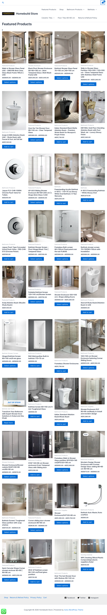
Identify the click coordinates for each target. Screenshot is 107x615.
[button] (3, 2)
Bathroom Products (74, 9)
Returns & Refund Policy (87, 18)
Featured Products (49, 9)
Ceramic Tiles (47, 18)
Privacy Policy (36, 597)
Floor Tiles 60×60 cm (66, 18)
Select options (10, 82)
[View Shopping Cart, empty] (103, 2)
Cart (45, 597)
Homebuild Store (27, 13)
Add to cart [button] (8, 147)
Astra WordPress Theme (73, 610)
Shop (61, 9)
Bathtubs (91, 9)
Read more (8, 423)
